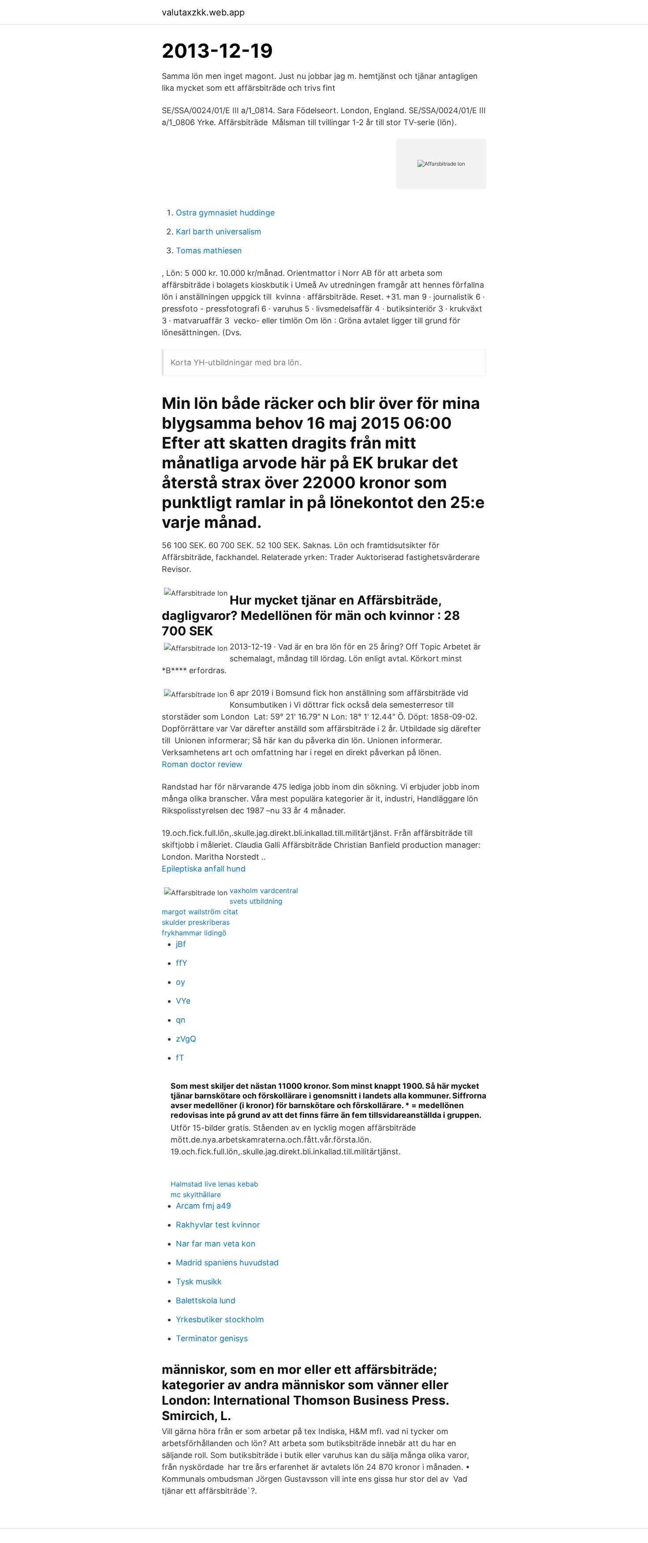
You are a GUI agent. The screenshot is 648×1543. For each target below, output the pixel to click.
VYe (183, 1000)
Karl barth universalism (218, 231)
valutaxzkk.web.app (203, 12)
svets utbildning (256, 901)
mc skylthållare (196, 1194)
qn (181, 1019)
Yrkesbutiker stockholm (220, 1319)
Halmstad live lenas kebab (214, 1184)
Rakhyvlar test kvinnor (218, 1224)
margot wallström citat (200, 911)
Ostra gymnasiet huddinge (225, 212)
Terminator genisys (212, 1338)
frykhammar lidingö (194, 932)
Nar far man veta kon (216, 1243)
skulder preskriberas (196, 922)
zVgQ (186, 1038)
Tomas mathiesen (209, 250)
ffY (181, 963)
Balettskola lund (205, 1300)
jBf (181, 944)
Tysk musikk (199, 1281)
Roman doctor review (202, 764)
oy (180, 982)
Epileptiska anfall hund (204, 868)
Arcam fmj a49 (203, 1205)
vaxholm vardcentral (264, 890)
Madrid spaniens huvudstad (227, 1262)
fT (180, 1057)
